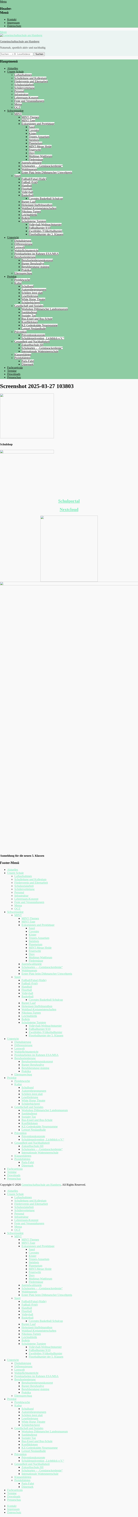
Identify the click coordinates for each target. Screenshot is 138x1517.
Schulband (28, 286)
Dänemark (27, 364)
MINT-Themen (30, 117)
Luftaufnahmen (23, 74)
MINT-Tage (28, 120)
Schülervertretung (24, 87)
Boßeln (26, 218)
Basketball (27, 195)
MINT (18, 113)
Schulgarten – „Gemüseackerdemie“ (42, 165)
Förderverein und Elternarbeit (31, 81)
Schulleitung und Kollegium (30, 78)
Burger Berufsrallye (33, 263)
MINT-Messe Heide (40, 146)
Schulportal (69, 501)
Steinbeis (34, 139)
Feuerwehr (35, 149)
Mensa (18, 104)
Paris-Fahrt (28, 361)
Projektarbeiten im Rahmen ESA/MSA (36, 253)
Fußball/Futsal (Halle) (34, 178)
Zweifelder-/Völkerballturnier (45, 231)
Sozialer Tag (29, 315)
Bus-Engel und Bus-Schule (37, 318)
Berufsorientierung (25, 257)
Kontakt (11, 19)
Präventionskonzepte (33, 335)
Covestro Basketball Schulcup (46, 198)
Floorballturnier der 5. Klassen (46, 234)
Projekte (12, 276)
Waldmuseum (29, 169)
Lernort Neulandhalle (34, 328)
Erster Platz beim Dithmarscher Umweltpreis (47, 172)
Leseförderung (30, 296)
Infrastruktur (21, 94)
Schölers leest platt (32, 292)
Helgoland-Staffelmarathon (37, 204)
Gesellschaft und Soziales (28, 305)
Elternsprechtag (23, 273)
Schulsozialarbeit (24, 84)
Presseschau (14, 377)
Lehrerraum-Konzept (26, 97)
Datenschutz (14, 25)
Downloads (13, 374)
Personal (19, 91)
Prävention (20, 331)
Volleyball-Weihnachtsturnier (45, 224)
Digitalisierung (22, 240)
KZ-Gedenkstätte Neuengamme (40, 325)
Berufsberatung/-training (35, 266)
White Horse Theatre (33, 299)
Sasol (32, 126)
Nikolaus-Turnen (31, 211)
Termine (12, 370)
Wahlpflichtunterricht (26, 250)
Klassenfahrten (22, 354)
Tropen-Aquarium (39, 136)
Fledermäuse (36, 159)
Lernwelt (19, 247)
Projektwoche (22, 279)
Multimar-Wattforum (40, 156)
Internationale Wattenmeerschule (40, 351)
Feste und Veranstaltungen (29, 100)
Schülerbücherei (31, 302)
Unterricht (13, 237)
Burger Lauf (29, 201)
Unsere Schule (15, 71)
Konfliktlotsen (30, 322)
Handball (27, 185)
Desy (32, 152)
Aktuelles (12, 68)
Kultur (18, 283)
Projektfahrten (22, 357)
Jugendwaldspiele (32, 162)
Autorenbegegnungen (34, 289)
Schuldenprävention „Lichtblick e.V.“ (43, 338)
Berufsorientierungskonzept (37, 260)
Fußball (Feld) (30, 182)
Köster (32, 133)
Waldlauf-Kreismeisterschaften (39, 208)
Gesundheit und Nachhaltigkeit (32, 341)
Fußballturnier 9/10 (39, 227)
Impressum (13, 22)
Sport (17, 175)
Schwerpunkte (15, 110)
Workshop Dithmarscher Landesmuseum (45, 309)
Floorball (27, 188)
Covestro (34, 130)
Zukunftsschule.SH (32, 344)
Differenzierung (23, 244)
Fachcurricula (15, 367)
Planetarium (35, 143)
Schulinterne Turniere (34, 221)
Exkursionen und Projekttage (38, 123)
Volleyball (27, 191)
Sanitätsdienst (29, 312)
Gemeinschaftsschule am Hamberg (19, 41)
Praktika (26, 270)
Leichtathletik (29, 214)
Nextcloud (69, 509)
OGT (17, 107)
